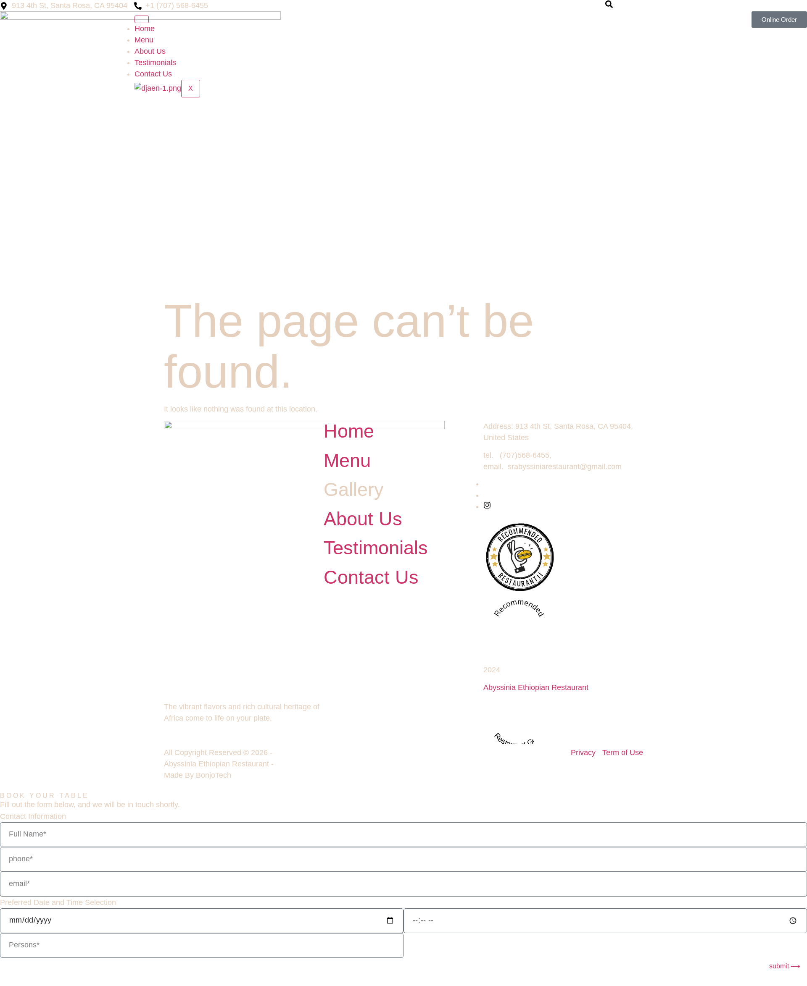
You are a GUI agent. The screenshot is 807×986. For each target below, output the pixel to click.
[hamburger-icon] (141, 19)
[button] (609, 5)
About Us (150, 51)
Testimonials (155, 62)
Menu (143, 40)
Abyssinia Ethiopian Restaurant (535, 687)
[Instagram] (487, 506)
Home (144, 28)
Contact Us (153, 74)
